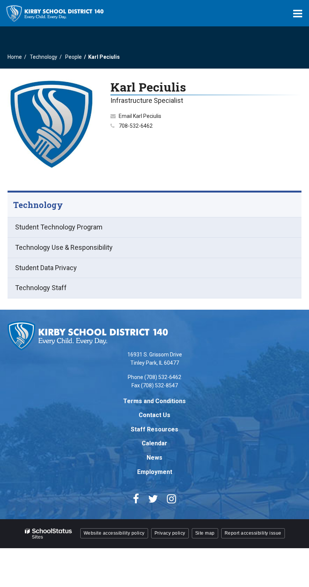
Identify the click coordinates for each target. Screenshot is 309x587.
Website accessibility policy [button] (114, 533)
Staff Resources (154, 429)
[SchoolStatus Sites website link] (48, 533)
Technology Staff (41, 288)
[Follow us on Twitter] (153, 499)
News (154, 457)
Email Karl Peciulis (140, 116)
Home (15, 57)
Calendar (154, 443)
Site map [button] (205, 533)
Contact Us (154, 415)
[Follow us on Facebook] (136, 499)
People (73, 57)
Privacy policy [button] (169, 533)
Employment (154, 471)
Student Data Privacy (46, 268)
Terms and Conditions (154, 401)
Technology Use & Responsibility (64, 247)
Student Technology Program (58, 227)
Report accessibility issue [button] (253, 533)
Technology (43, 57)
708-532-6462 (136, 126)
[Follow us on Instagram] (171, 499)
